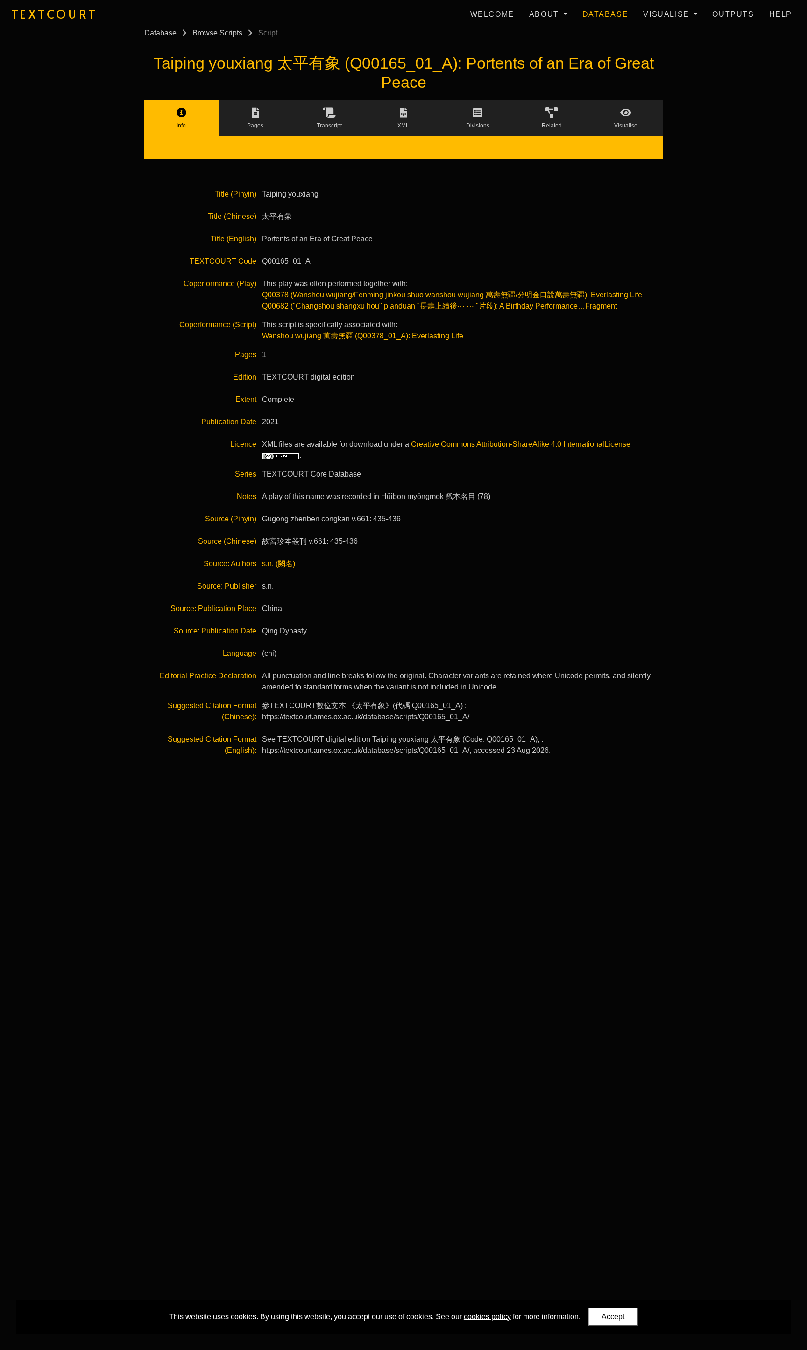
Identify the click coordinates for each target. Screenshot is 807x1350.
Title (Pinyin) (235, 194)
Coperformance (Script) (217, 325)
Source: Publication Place (213, 608)
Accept (613, 1317)
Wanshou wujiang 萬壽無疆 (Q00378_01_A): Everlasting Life (362, 336)
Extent (245, 399)
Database (605, 14)
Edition (244, 377)
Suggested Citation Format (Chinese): (212, 711)
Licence (243, 444)
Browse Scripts (217, 33)
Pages (245, 355)
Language (239, 653)
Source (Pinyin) (230, 519)
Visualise (667, 14)
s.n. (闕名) (278, 564)
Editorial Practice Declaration (208, 676)
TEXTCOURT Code (223, 261)
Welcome (492, 14)
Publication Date (228, 422)
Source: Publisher (226, 586)
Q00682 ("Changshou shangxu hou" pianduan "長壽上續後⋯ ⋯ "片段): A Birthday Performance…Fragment (439, 306)
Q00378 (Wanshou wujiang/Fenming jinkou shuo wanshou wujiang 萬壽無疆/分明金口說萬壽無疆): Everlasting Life (452, 295)
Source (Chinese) (227, 541)
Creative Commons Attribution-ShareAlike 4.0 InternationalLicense (520, 444)
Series (245, 474)
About (545, 14)
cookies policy (487, 1316)
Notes (246, 496)
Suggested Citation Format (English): (212, 744)
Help (780, 14)
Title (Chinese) (232, 216)
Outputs (733, 14)
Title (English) (233, 239)
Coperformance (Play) (220, 284)
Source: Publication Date (215, 631)
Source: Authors (230, 564)
